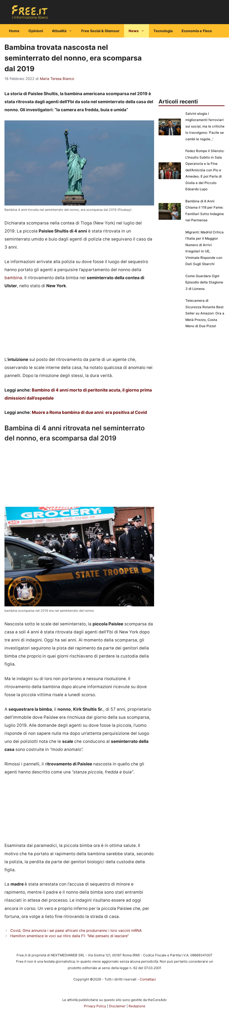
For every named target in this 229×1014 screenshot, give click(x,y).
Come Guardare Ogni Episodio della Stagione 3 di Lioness (204, 282)
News (134, 31)
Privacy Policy (95, 1006)
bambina (13, 277)
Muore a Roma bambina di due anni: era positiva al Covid (89, 412)
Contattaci (148, 979)
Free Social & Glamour (100, 31)
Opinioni (35, 31)
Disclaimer (117, 1006)
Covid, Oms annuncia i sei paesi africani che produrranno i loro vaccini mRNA (76, 930)
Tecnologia (163, 31)
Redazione (137, 1006)
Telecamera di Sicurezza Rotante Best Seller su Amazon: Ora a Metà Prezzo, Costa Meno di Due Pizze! (204, 313)
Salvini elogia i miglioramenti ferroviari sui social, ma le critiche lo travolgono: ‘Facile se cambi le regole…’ (205, 126)
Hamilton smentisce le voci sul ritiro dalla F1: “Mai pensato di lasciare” (69, 936)
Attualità (59, 31)
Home (14, 31)
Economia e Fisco (197, 31)
